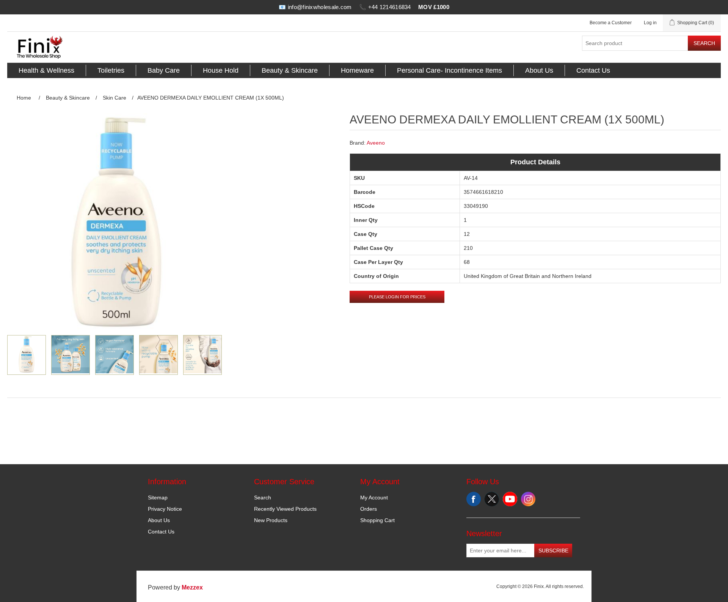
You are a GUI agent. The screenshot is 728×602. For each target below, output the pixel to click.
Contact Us (593, 70)
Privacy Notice (165, 509)
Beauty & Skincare (290, 70)
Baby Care (163, 70)
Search (704, 43)
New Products (270, 520)
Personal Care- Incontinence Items (449, 70)
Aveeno (376, 143)
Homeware (357, 70)
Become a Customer (611, 22)
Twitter (492, 499)
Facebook (473, 499)
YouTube (510, 499)
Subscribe (553, 550)
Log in (650, 22)
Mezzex (192, 587)
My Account (374, 497)
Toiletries (110, 70)
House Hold (220, 70)
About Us (539, 70)
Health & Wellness (46, 70)
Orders (368, 509)
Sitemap (158, 497)
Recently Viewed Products (285, 509)
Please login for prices (397, 297)
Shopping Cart (377, 520)
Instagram (528, 499)
